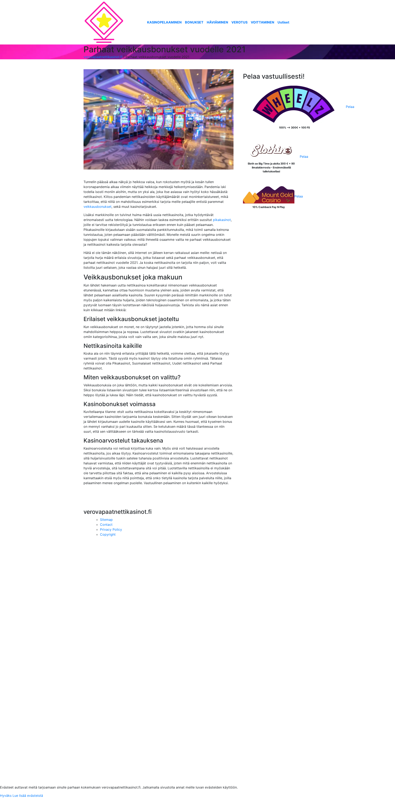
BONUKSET (194, 22)
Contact (106, 524)
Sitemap (106, 520)
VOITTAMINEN (262, 22)
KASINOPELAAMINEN (164, 22)
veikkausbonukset (98, 206)
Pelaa (350, 107)
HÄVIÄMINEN (217, 22)
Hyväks (6, 795)
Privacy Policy (111, 529)
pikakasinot (222, 220)
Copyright (108, 534)
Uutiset (283, 22)
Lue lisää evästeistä (28, 795)
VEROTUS (239, 22)
